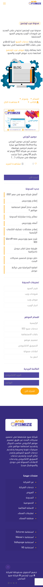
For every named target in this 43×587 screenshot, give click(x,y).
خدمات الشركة (26, 487)
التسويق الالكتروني (28, 346)
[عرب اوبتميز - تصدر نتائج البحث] (35, 4)
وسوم (25, 99)
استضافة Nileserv (25, 537)
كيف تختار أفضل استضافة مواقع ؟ (24, 209)
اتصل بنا (34, 357)
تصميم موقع (31, 340)
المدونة (30, 498)
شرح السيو (32, 288)
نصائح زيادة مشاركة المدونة (23, 216)
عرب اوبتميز (27, 575)
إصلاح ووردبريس (29, 201)
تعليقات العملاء (26, 513)
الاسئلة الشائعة (26, 508)
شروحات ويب (31, 294)
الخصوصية (29, 503)
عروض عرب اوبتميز (15, 50)
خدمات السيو (22, 42)
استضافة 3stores (25, 532)
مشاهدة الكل (10, 102)
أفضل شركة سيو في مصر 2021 (22, 194)
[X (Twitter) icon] (14, 583)
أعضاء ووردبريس (29, 223)
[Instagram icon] (9, 583)
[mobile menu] (4, 4)
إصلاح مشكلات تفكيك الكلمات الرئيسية (22, 231)
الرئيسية (34, 323)
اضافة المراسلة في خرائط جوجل (24, 269)
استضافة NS (28, 547)
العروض (30, 492)
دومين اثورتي (30, 137)
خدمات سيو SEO (30, 329)
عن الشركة (28, 482)
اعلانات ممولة (31, 351)
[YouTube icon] (11, 583)
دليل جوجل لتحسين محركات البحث (23, 259)
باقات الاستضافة (29, 334)
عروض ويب (32, 299)
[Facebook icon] (16, 583)
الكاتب (33, 102)
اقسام (36, 99)
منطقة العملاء (26, 518)
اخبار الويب (32, 305)
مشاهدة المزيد (13, 164)
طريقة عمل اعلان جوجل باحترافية (25, 250)
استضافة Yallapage (24, 542)
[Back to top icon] (7, 567)
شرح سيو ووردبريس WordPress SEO (21, 240)
